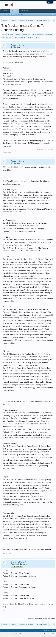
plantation (49, 34)
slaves (22, 37)
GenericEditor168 (18, 562)
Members (24, 11)
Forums (14, 11)
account (10, 34)
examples (26, 34)
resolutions (7, 37)
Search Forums (7, 14)
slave (15, 37)
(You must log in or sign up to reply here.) (41, 618)
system (30, 37)
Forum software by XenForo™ (11, 634)
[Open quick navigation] (53, 20)
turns (37, 37)
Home (5, 11)
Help (53, 630)
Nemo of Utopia (17, 45)
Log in (50, 2)
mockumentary (38, 34)
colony (18, 34)
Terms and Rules (49, 634)
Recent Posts (19, 14)
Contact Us (46, 630)
